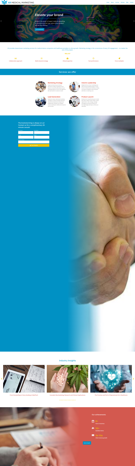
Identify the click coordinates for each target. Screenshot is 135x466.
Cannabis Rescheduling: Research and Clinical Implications (67, 395)
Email (35, 135)
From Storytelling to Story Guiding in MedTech (24, 395)
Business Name (21, 139)
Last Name (36, 130)
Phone (19, 135)
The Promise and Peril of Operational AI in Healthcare (111, 395)
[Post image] (24, 379)
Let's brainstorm (39, 29)
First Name (20, 130)
